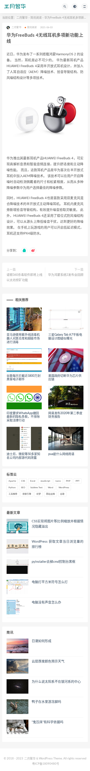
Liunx (58, 481)
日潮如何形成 (41, 641)
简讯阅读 (36, 17)
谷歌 (62, 494)
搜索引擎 (26, 494)
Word (50, 487)
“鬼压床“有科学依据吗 (47, 722)
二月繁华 (22, 17)
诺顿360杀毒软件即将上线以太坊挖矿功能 (24, 277)
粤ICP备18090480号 (45, 763)
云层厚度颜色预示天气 (48, 661)
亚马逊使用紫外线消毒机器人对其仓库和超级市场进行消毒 (23, 338)
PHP (68, 481)
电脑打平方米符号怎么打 (50, 582)
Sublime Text (36, 487)
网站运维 (50, 494)
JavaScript (45, 481)
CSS (23, 481)
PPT (78, 481)
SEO (23, 487)
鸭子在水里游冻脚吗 (46, 701)
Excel (32, 481)
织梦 (38, 494)
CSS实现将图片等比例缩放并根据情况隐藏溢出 (57, 524)
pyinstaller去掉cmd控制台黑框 (53, 561)
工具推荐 (13, 494)
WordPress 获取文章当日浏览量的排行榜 (57, 544)
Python (12, 487)
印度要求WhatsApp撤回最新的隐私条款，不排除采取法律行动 (23, 417)
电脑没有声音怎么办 (46, 602)
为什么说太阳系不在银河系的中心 (56, 681)
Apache (12, 481)
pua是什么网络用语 (61, 454)
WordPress (64, 487)
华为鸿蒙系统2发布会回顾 (65, 274)
